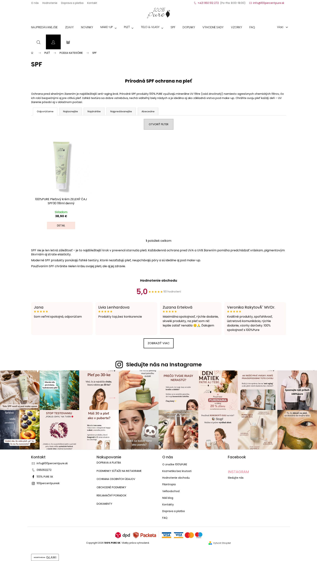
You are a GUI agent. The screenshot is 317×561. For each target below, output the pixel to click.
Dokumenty (104, 504)
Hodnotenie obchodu (158, 280)
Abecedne (148, 111)
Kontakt (92, 2)
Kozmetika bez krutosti (177, 471)
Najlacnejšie (70, 111)
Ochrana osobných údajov (116, 479)
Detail (61, 225)
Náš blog (167, 498)
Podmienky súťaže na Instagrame (119, 471)
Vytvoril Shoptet (222, 543)
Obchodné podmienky (111, 487)
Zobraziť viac (159, 343)
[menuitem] (44, 28)
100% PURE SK (45, 476)
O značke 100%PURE (174, 464)
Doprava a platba (72, 2)
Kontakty (168, 504)
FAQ (164, 518)
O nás (35, 2)
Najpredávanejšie (121, 111)
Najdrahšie (94, 111)
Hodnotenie (49, 2)
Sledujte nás (236, 478)
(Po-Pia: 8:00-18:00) (222, 2)
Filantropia (169, 484)
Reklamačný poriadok (111, 495)
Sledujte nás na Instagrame (164, 364)
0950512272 (44, 470)
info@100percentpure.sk (52, 463)
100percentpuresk (48, 483)
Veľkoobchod (171, 491)
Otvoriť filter (158, 124)
